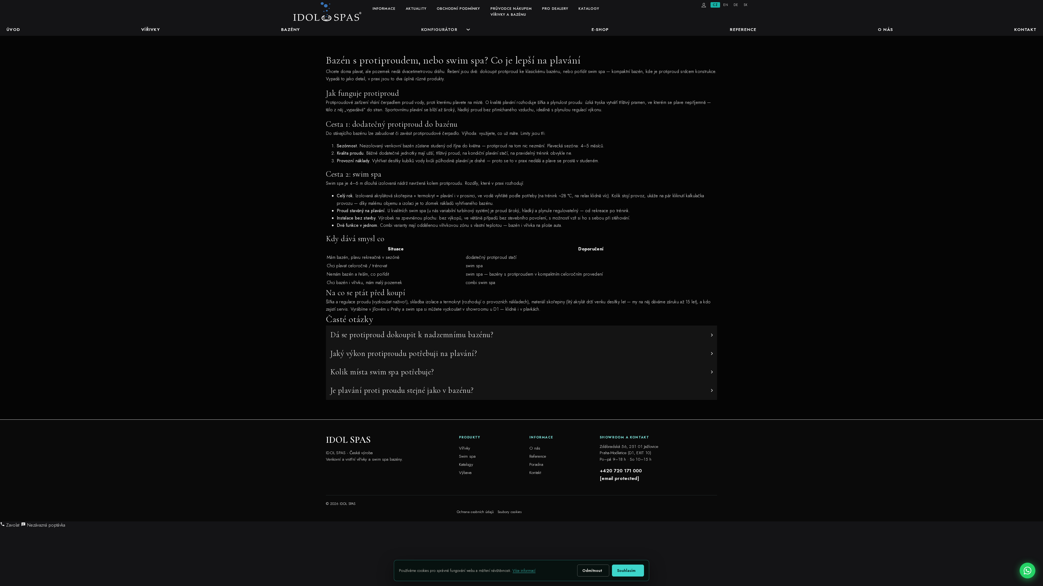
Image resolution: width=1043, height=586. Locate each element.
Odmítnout (592, 570)
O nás (885, 29)
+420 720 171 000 (621, 470)
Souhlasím (626, 570)
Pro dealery (555, 8)
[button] (521, 335)
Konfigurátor (439, 29)
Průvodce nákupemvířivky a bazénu (511, 11)
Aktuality (416, 8)
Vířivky (150, 29)
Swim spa (467, 456)
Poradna (536, 464)
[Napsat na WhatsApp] (1027, 570)
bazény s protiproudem (511, 274)
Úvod (13, 29)
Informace (384, 8)
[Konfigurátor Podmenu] (468, 29)
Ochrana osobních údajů (475, 511)
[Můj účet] (704, 5)
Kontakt (1025, 29)
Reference (743, 29)
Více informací (524, 570)
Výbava (465, 473)
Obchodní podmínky (458, 8)
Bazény (290, 29)
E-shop (600, 29)
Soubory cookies (510, 511)
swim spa (414, 309)
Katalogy (589, 8)
